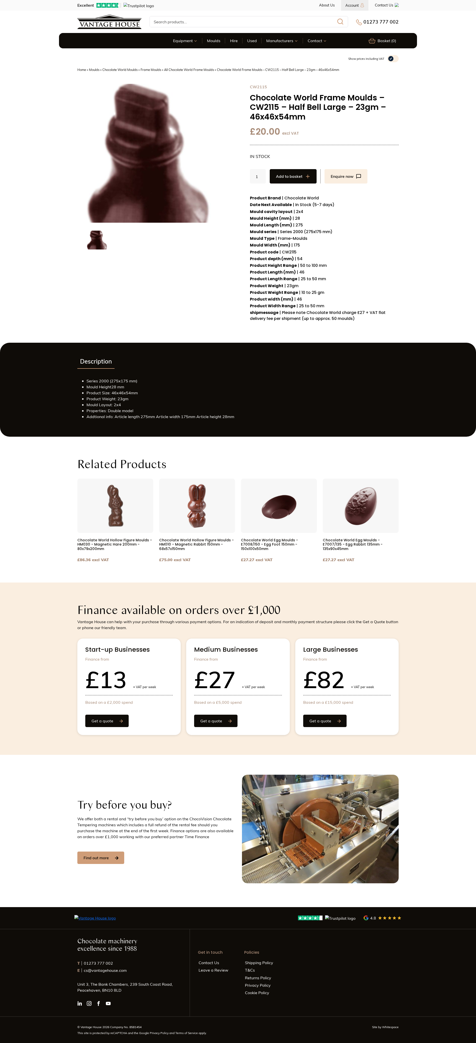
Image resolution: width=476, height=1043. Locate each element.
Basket (387, 40)
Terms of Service (187, 1033)
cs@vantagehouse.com (102, 970)
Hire (234, 40)
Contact (315, 40)
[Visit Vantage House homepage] (109, 22)
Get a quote (102, 720)
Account (352, 5)
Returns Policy (258, 977)
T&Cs (250, 970)
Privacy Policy (258, 985)
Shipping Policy (259, 962)
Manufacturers (279, 40)
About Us (327, 4)
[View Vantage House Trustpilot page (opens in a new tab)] (327, 917)
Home (81, 69)
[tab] (96, 362)
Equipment (183, 40)
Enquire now (342, 176)
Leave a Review (213, 970)
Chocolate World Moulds (120, 69)
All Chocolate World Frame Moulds (189, 69)
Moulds (213, 40)
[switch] (393, 58)
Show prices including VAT (366, 59)
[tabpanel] (238, 401)
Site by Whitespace (385, 1027)
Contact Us (384, 4)
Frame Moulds (151, 69)
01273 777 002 (381, 21)
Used (252, 40)
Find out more (96, 857)
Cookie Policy (257, 992)
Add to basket (289, 176)
